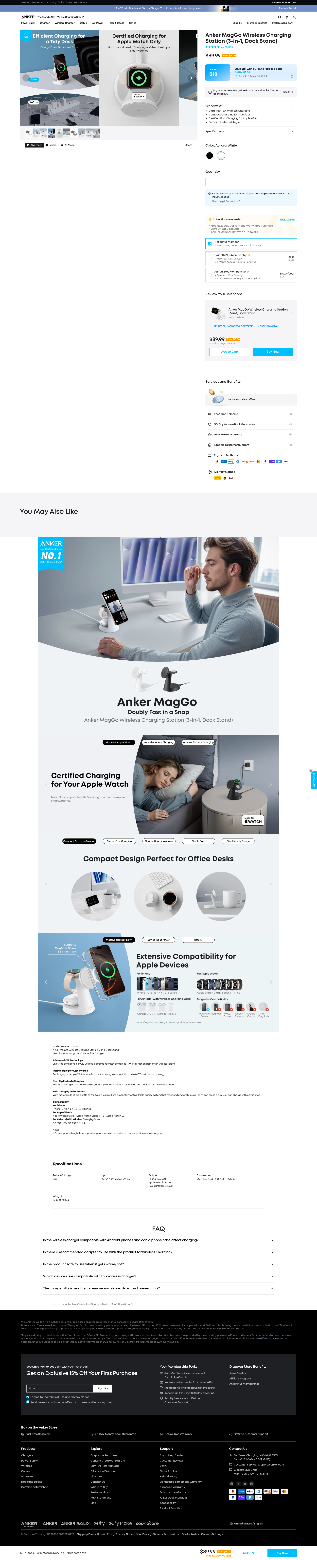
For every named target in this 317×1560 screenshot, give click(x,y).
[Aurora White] (221, 155)
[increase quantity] (227, 182)
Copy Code (242, 72)
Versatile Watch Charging (158, 742)
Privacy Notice (80, 1397)
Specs (188, 145)
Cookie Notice (191, 1534)
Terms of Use (56, 1397)
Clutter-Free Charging (119, 841)
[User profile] (294, 17)
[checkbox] (27, 1397)
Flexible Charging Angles (159, 841)
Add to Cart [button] (229, 352)
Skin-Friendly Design (238, 841)
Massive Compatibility (119, 940)
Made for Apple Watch (119, 742)
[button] (251, 92)
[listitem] (231, 1483)
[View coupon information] (292, 76)
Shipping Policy (86, 1534)
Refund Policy (106, 1534)
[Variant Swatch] (209, 155)
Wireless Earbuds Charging (198, 742)
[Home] (52, 17)
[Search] (279, 17)
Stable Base (198, 841)
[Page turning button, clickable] (46, 784)
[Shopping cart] (287, 17)
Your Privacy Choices (149, 1534)
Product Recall (287, 8)
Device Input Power (158, 940)
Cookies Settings (212, 1534)
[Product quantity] (218, 182)
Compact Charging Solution (79, 841)
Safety (198, 940)
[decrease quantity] (208, 182)
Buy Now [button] (272, 352)
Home (56, 1304)
